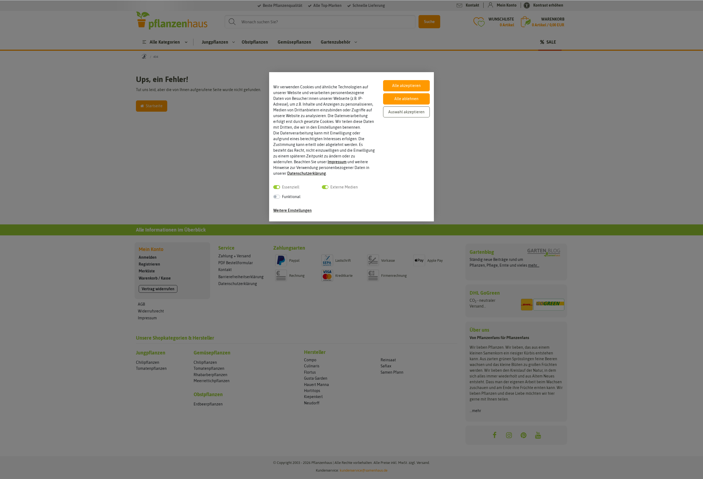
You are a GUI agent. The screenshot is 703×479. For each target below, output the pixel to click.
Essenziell (290, 187)
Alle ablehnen (406, 99)
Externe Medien (344, 187)
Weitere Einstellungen (292, 210)
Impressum (337, 162)
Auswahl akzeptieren (406, 112)
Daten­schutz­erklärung (306, 173)
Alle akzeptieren (406, 85)
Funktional (291, 197)
